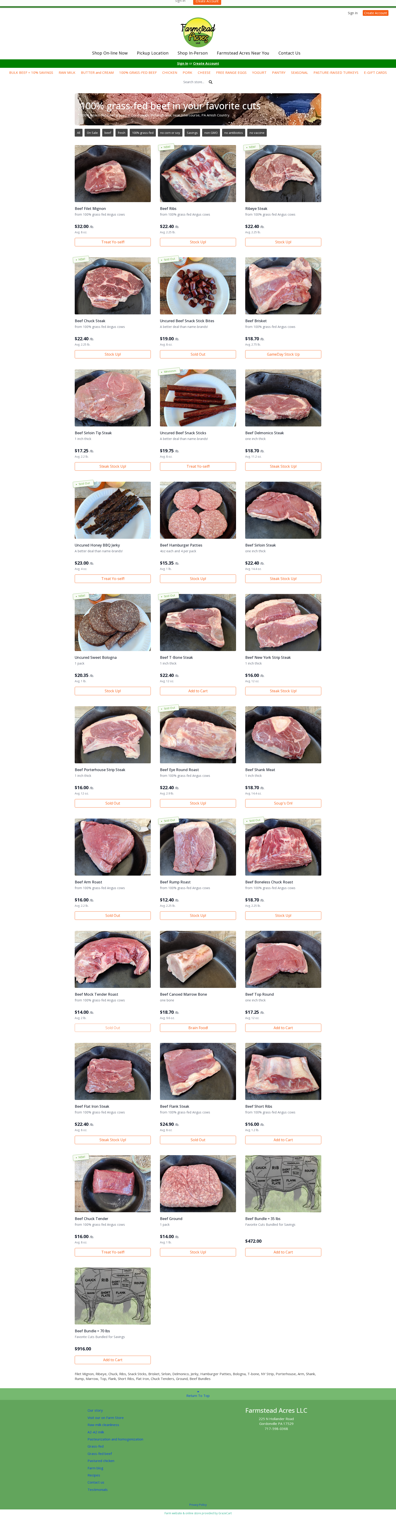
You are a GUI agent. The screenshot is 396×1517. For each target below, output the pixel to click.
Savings (192, 133)
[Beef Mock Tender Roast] (113, 959)
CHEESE (204, 72)
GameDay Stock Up (283, 354)
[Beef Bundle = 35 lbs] (283, 1183)
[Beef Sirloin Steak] (283, 510)
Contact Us (289, 53)
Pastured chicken (101, 1460)
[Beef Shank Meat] (283, 734)
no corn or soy (170, 133)
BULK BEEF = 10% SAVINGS (31, 72)
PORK (187, 72)
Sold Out (198, 354)
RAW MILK (67, 72)
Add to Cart (198, 690)
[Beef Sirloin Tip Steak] (113, 397)
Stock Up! (198, 242)
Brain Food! (198, 1027)
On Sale (92, 133)
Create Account (375, 13)
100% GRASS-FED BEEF (138, 72)
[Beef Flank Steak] (198, 1071)
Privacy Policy (198, 1505)
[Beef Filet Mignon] (113, 173)
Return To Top (198, 1395)
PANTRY (279, 72)
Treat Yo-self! (112, 242)
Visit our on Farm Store (106, 1417)
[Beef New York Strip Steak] (283, 622)
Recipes (94, 1475)
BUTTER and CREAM (97, 72)
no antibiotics (233, 133)
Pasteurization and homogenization (115, 1439)
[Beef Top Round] (283, 959)
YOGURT (259, 72)
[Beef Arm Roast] (113, 847)
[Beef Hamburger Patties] (198, 510)
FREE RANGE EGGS (231, 72)
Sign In (353, 13)
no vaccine (257, 133)
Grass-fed (96, 1446)
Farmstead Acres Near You (243, 53)
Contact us (96, 1482)
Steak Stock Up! (112, 466)
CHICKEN (169, 72)
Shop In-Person (193, 53)
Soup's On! (283, 803)
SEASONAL (299, 72)
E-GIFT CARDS (375, 72)
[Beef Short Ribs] (283, 1071)
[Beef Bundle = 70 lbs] (113, 1296)
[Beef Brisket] (283, 285)
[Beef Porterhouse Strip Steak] (113, 734)
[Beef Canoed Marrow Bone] (198, 959)
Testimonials (98, 1489)
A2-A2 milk (96, 1432)
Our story (95, 1410)
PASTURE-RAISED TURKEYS (336, 72)
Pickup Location (152, 53)
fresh (121, 133)
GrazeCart (225, 1513)
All (78, 133)
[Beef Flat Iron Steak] (113, 1071)
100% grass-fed (143, 133)
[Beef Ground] (198, 1183)
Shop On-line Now (110, 53)
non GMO (211, 133)
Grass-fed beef (100, 1453)
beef (107, 133)
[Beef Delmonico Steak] (283, 397)
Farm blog (95, 1468)
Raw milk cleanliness (103, 1424)
